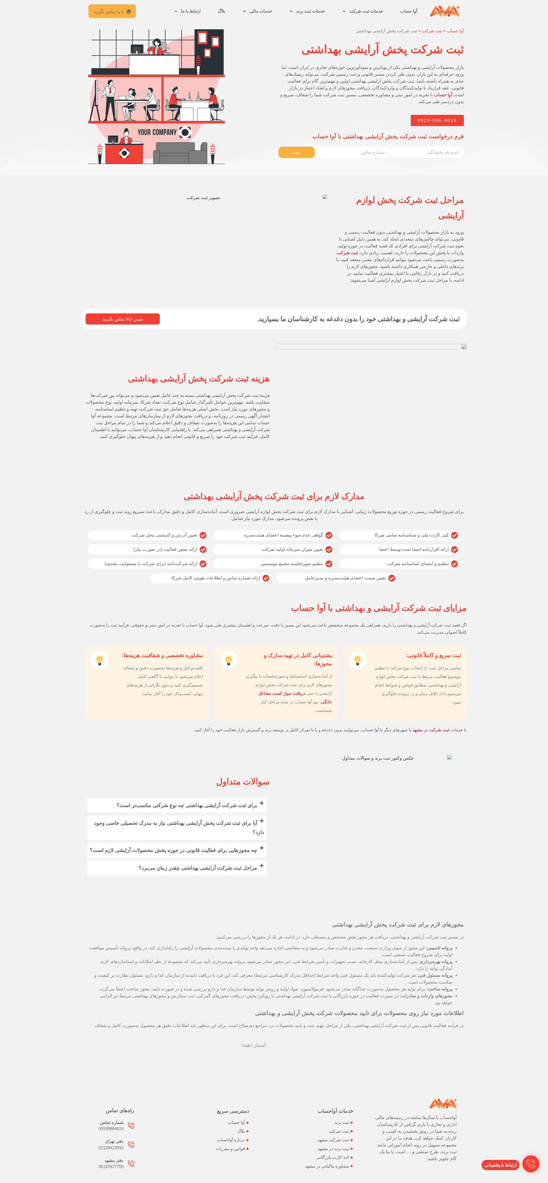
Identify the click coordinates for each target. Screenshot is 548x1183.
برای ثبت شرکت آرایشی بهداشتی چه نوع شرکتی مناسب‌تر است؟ (187, 805)
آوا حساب (408, 11)
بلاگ (221, 11)
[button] (177, 805)
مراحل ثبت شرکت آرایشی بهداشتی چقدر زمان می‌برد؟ (198, 868)
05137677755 (111, 1166)
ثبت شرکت (432, 30)
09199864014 (111, 1128)
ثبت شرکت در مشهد (430, 729)
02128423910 (111, 1147)
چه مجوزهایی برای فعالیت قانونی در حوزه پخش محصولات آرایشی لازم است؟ (173, 850)
